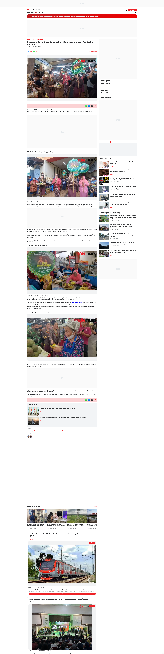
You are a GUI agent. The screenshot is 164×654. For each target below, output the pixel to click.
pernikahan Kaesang (77, 302)
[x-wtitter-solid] (92, 106)
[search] (126, 10)
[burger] (136, 12)
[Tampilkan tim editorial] (96, 437)
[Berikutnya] (97, 508)
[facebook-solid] (89, 106)
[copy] (95, 106)
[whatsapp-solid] (86, 106)
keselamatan (86, 110)
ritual (74, 110)
